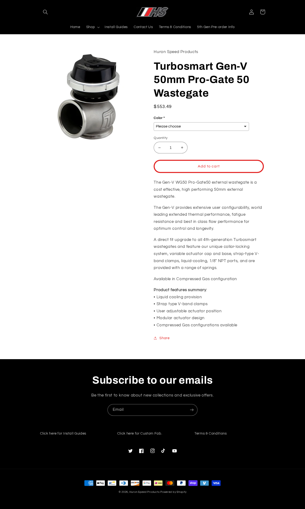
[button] (45, 11)
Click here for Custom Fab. (139, 433)
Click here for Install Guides (63, 433)
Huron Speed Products (144, 492)
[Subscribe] (191, 410)
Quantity (161, 138)
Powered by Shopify (173, 492)
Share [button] (164, 338)
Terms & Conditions (210, 433)
